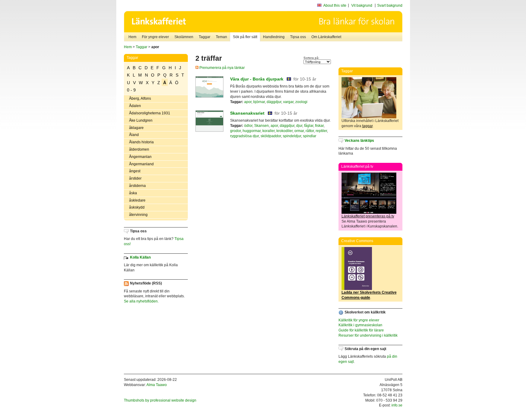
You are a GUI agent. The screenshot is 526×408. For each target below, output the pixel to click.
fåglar (308, 125)
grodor (235, 131)
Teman (221, 37)
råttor (310, 131)
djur (299, 125)
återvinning (138, 215)
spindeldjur (292, 136)
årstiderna (137, 186)
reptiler (321, 131)
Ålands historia (141, 142)
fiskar (319, 125)
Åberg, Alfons (140, 98)
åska (133, 193)
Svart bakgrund (389, 5)
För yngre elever (155, 37)
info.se (396, 405)
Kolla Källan (140, 257)
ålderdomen (139, 149)
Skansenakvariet (247, 113)
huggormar (252, 131)
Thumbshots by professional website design (160, 400)
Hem (132, 37)
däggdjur (274, 102)
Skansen (261, 125)
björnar (259, 102)
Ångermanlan (140, 157)
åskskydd (137, 207)
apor (247, 102)
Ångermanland (141, 164)
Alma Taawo (156, 385)
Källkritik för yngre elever (358, 320)
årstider (135, 178)
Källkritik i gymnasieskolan (360, 325)
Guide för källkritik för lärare (361, 330)
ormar (299, 131)
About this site (334, 5)
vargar (288, 102)
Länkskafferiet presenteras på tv (368, 216)
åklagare (136, 128)
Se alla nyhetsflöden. (141, 301)
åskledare (137, 200)
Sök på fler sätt (245, 37)
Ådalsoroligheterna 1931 (149, 113)
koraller (268, 131)
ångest (134, 171)
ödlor (248, 125)
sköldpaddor (271, 136)
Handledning (274, 37)
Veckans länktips (359, 140)
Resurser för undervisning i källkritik (368, 335)
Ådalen (135, 106)
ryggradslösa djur (244, 136)
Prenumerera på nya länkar (221, 68)
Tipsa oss (298, 37)
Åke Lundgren (141, 120)
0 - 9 (131, 90)
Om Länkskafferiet (326, 37)
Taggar (204, 37)
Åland (134, 135)
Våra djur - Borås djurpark (256, 79)
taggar (367, 126)
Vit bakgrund (361, 5)
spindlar (309, 136)
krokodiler (284, 131)
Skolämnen (183, 37)
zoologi (301, 102)
